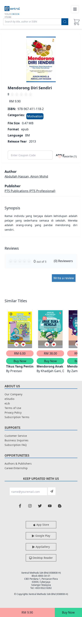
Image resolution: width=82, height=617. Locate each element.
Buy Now (68, 612)
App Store (42, 524)
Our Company (13, 394)
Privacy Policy (13, 412)
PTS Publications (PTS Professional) (30, 191)
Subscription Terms (17, 417)
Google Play (42, 535)
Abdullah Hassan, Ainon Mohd (26, 176)
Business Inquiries (16, 440)
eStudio (9, 399)
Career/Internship (16, 468)
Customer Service (16, 436)
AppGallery (42, 546)
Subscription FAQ (16, 445)
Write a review (63, 278)
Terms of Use (13, 408)
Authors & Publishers (18, 463)
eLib (7, 403)
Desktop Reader (42, 558)
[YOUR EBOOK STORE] (12, 9)
